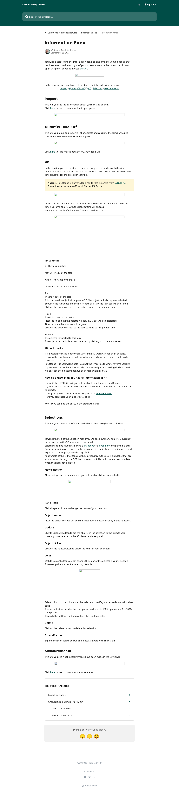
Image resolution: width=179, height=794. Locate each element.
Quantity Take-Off (77, 88)
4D (89, 88)
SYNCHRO (120, 182)
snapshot (89, 445)
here (52, 108)
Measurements (111, 88)
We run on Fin (91, 785)
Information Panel (89, 32)
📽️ (139, 4)
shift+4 (83, 68)
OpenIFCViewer (104, 393)
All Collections (51, 32)
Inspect (63, 88)
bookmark (104, 445)
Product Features (69, 32)
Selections (98, 88)
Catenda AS (89, 771)
